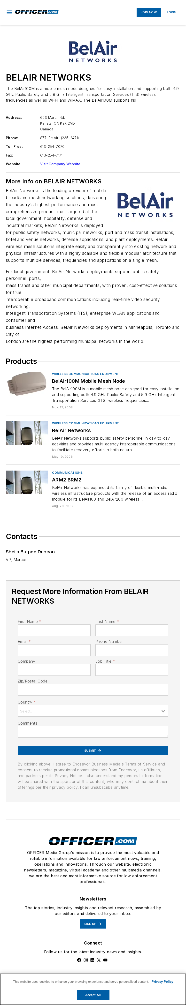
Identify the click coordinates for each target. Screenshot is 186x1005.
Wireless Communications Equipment (85, 374)
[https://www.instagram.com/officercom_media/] (85, 960)
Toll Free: (14, 146)
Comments (27, 723)
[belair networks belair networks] (27, 433)
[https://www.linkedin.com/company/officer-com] (92, 960)
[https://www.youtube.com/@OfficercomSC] (105, 960)
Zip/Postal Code (32, 681)
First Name (29, 621)
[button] (9, 12)
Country (27, 702)
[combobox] (93, 711)
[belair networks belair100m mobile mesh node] (27, 383)
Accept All (93, 995)
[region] (93, 989)
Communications (67, 472)
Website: (14, 164)
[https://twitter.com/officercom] (98, 960)
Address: (14, 117)
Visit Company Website (60, 164)
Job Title (105, 661)
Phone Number (109, 641)
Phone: (12, 138)
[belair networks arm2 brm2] (27, 482)
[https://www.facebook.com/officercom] (79, 960)
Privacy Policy (162, 981)
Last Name (107, 621)
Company (26, 661)
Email (24, 641)
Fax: (9, 155)
